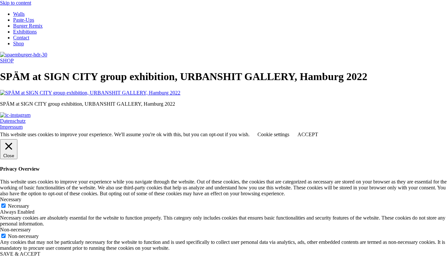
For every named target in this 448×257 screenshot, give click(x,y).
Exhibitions (25, 31)
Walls (19, 14)
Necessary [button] (10, 199)
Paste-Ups (23, 20)
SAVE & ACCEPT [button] (20, 254)
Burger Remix (28, 26)
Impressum (11, 127)
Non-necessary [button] (15, 229)
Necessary (18, 206)
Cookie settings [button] (273, 134)
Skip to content (15, 3)
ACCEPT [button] (307, 134)
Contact (21, 37)
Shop (18, 43)
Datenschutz (13, 121)
